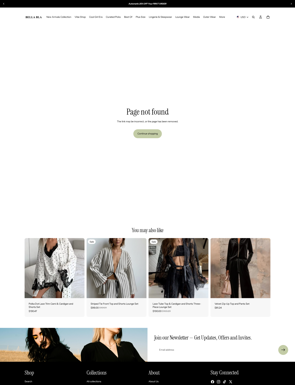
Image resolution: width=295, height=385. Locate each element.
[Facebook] (212, 382)
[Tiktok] (224, 382)
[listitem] (222, 17)
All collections (94, 381)
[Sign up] (283, 350)
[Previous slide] (4, 4)
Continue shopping (147, 133)
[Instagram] (218, 382)
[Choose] (79, 293)
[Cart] (268, 17)
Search (28, 381)
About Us (154, 381)
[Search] (253, 17)
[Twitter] (231, 382)
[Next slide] (291, 4)
